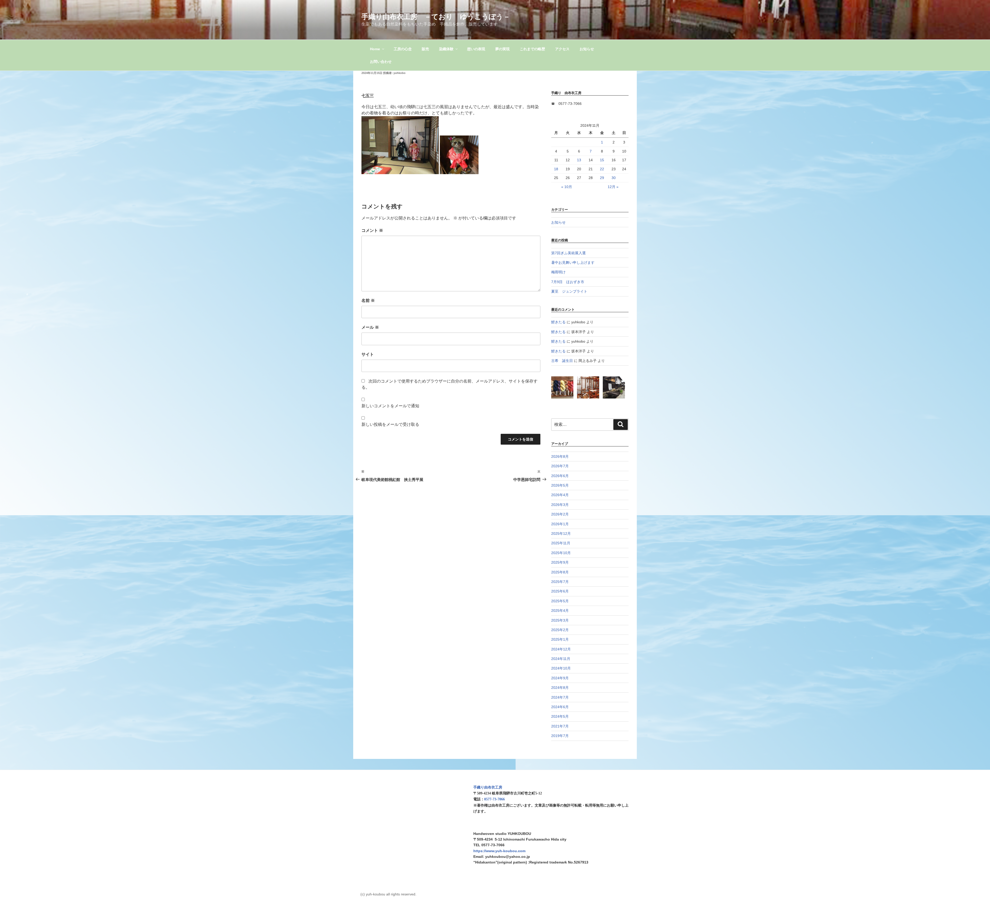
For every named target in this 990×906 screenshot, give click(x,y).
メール (370, 327)
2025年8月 (560, 572)
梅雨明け (558, 272)
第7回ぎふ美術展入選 (568, 253)
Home (375, 49)
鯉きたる (558, 322)
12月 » (613, 187)
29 (602, 178)
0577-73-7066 (494, 799)
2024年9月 (560, 678)
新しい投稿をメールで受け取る (390, 424)
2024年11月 (560, 659)
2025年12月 (561, 533)
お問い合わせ (381, 62)
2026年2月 (560, 514)
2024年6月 (560, 707)
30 (614, 178)
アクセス (562, 49)
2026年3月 (560, 505)
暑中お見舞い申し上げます (573, 262)
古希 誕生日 (562, 361)
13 (579, 160)
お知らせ (587, 49)
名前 (368, 300)
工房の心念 (403, 49)
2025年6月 (560, 591)
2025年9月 (560, 562)
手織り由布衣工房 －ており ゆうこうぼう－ (435, 17)
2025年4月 (560, 610)
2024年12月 (561, 649)
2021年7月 (560, 726)
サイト (367, 354)
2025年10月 (561, 553)
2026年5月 (560, 485)
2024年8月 (560, 687)
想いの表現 (476, 49)
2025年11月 (560, 543)
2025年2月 (560, 630)
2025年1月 (560, 639)
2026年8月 (560, 456)
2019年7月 (560, 736)
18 (556, 169)
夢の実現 (502, 49)
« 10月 (566, 187)
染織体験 (446, 49)
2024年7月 (560, 697)
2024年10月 (561, 668)
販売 (425, 49)
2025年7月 (560, 582)
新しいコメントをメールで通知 (390, 406)
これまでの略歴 (532, 49)
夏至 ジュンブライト (569, 291)
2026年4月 (560, 495)
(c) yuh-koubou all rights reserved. (388, 894)
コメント (372, 230)
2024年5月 (560, 716)
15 (602, 160)
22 (602, 169)
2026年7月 (560, 466)
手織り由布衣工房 (487, 787)
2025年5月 (560, 601)
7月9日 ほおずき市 (567, 282)
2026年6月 (560, 476)
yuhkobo (399, 72)
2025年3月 (560, 620)
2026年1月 (560, 524)
